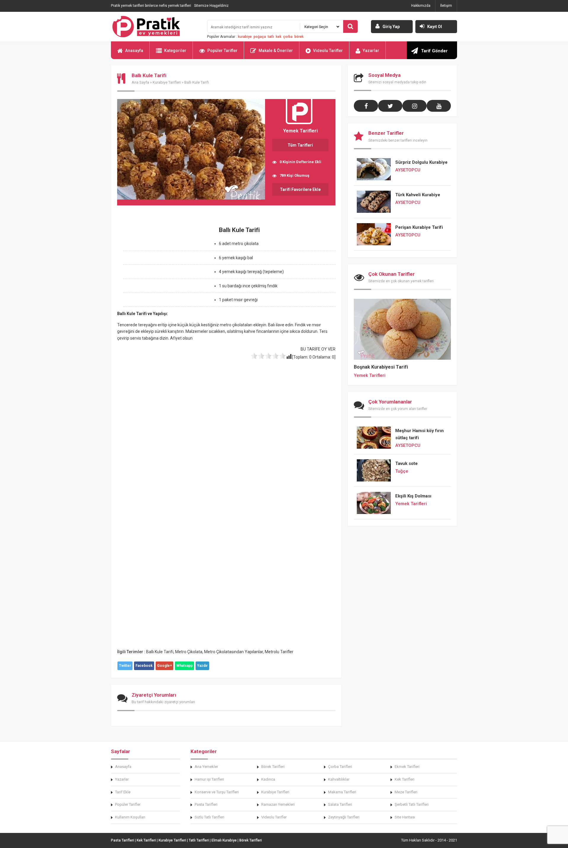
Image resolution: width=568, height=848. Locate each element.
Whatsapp (184, 666)
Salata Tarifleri (340, 804)
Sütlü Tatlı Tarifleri (209, 817)
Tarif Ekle (122, 792)
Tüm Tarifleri (300, 145)
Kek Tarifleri (404, 779)
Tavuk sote (406, 463)
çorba (288, 37)
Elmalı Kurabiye (224, 840)
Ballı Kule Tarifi (159, 651)
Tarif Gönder (434, 50)
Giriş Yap (391, 26)
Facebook (144, 666)
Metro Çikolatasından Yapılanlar (233, 651)
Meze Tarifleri (406, 792)
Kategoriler (175, 50)
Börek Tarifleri (273, 766)
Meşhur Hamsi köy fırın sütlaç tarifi (419, 434)
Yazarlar (371, 50)
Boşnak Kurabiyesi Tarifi (381, 367)
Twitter (125, 666)
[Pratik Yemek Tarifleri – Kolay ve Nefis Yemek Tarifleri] (155, 26)
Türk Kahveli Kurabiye (417, 194)
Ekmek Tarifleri (407, 766)
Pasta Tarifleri (206, 804)
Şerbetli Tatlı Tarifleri (412, 804)
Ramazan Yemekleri (278, 804)
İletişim (446, 6)
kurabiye (245, 37)
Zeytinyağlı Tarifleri (343, 817)
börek (299, 37)
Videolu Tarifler (328, 50)
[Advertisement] (167, 264)
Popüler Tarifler (222, 50)
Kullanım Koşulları (130, 817)
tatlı (271, 37)
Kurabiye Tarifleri (167, 82)
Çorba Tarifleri (340, 766)
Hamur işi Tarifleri (209, 779)
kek (278, 37)
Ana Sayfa (140, 82)
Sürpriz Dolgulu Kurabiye (421, 162)
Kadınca (268, 779)
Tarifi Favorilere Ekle (300, 189)
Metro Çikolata (188, 651)
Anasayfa (134, 50)
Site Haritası (405, 817)
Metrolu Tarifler (279, 651)
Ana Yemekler (206, 766)
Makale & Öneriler (276, 50)
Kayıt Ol (434, 26)
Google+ (164, 666)
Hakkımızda (420, 6)
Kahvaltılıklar (338, 779)
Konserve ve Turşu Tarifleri (217, 792)
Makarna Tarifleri (342, 792)
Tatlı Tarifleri (199, 840)
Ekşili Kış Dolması (413, 496)
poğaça (260, 37)
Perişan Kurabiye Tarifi (419, 227)
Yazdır (202, 666)
